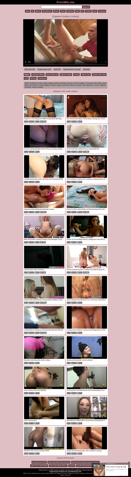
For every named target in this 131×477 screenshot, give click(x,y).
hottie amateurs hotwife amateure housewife (85, 462)
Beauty (56, 11)
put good (71, 465)
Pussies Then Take (99, 74)
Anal (94, 11)
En (82, 11)
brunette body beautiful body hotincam (88, 465)
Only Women (47, 11)
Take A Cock (86, 74)
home (41, 470)
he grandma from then (39, 462)
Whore (38, 11)
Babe (77, 11)
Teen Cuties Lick (52, 74)
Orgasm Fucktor (65, 74)
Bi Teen (33, 78)
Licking (76, 74)
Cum (26, 78)
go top (90, 470)
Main (27, 11)
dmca (84, 470)
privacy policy (60, 470)
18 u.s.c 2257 (48, 470)
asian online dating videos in (58, 465)
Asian (63, 11)
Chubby (88, 11)
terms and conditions (73, 470)
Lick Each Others (38, 74)
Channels (102, 11)
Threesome (42, 78)
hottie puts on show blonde (39, 465)
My (32, 11)
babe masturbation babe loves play (59, 462)
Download (86, 69)
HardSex (70, 11)
